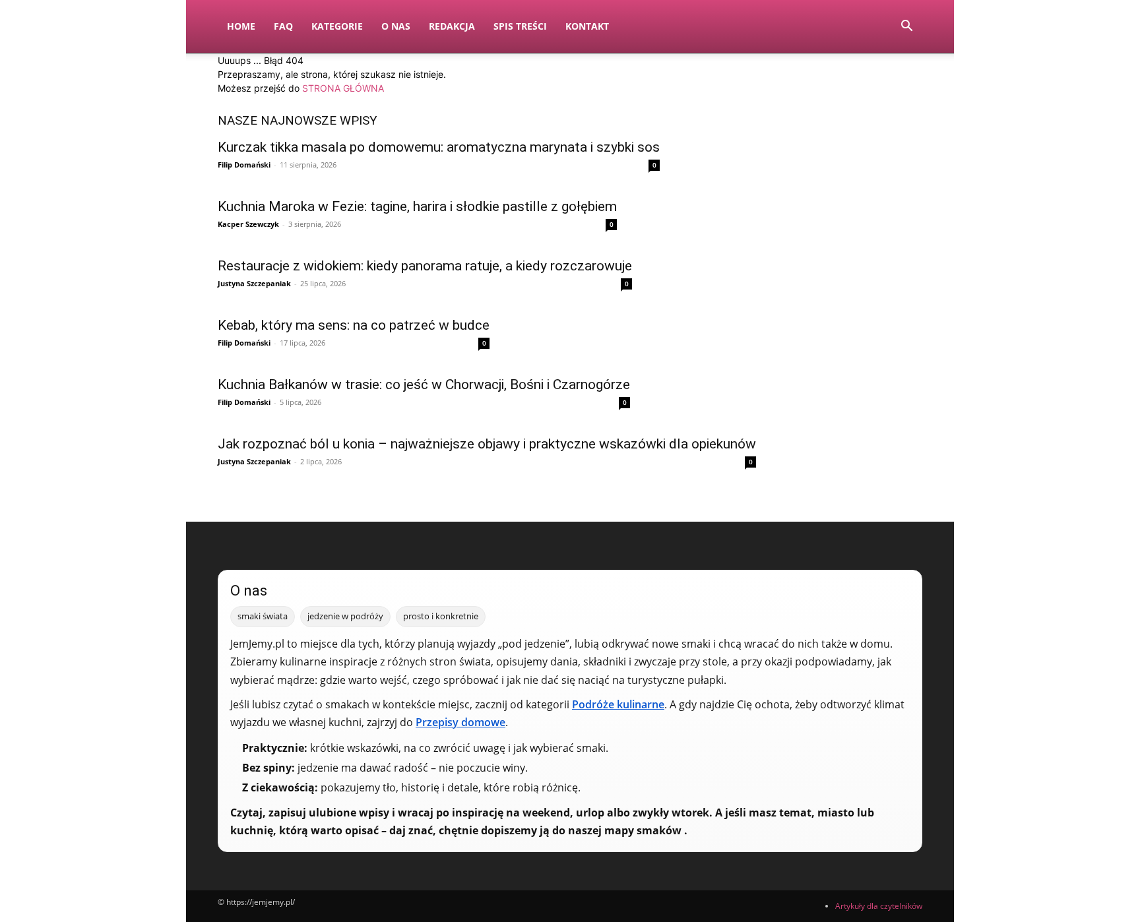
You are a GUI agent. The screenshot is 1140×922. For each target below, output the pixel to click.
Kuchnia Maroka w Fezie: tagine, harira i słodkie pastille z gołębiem (417, 206)
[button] (906, 27)
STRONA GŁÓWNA (343, 88)
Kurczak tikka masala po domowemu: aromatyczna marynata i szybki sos (439, 147)
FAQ (283, 26)
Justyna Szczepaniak (254, 283)
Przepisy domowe (460, 722)
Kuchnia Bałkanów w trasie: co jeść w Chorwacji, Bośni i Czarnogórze (424, 384)
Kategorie (337, 26)
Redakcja (452, 26)
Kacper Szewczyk (248, 224)
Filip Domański (244, 164)
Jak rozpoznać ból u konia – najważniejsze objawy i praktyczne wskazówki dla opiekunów (487, 444)
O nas (395, 26)
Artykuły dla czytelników (878, 905)
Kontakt (587, 26)
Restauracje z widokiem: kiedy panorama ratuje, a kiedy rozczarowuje (425, 266)
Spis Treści (520, 26)
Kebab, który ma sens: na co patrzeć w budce (354, 325)
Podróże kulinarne (618, 704)
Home (241, 26)
